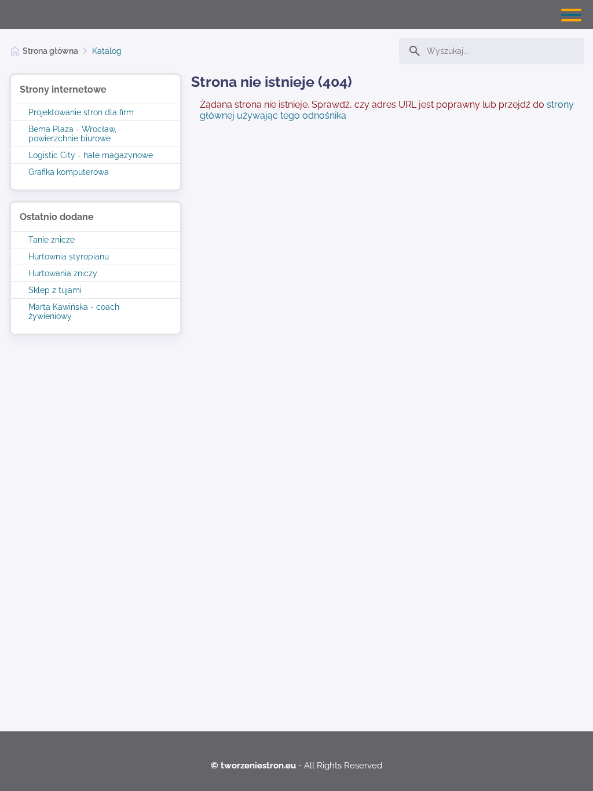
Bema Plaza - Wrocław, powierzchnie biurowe (72, 133)
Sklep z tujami (55, 290)
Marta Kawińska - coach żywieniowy (73, 311)
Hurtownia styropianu (68, 256)
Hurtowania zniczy (62, 273)
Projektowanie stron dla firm (81, 112)
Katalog (107, 51)
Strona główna (50, 51)
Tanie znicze (51, 239)
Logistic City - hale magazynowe (90, 155)
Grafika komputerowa (68, 172)
